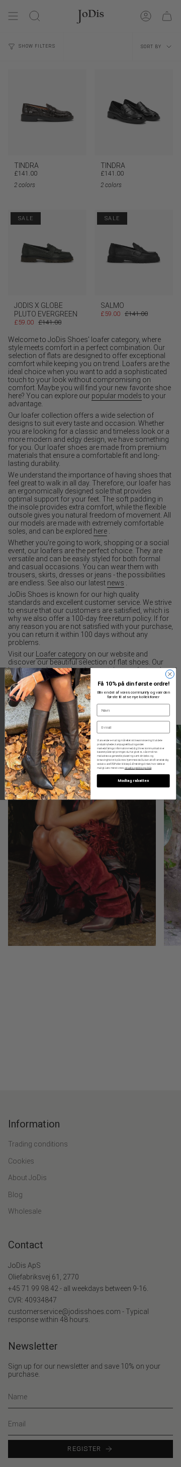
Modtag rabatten (133, 780)
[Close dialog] (169, 674)
